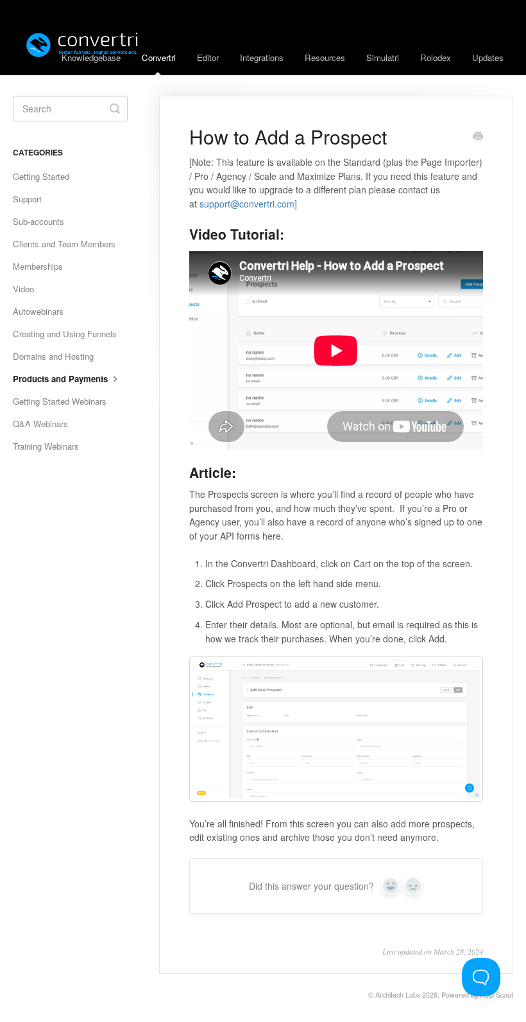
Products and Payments (61, 379)
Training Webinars (46, 446)
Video (23, 289)
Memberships (38, 266)
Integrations (262, 57)
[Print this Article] (478, 137)
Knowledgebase (91, 57)
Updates (488, 57)
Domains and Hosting (53, 356)
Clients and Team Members (64, 244)
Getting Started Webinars (59, 401)
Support (27, 199)
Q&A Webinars (40, 424)
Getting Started (41, 176)
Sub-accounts (38, 221)
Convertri (159, 57)
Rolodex (435, 57)
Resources (325, 57)
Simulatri (382, 57)
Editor (208, 57)
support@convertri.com (246, 203)
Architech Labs (397, 995)
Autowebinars (38, 311)
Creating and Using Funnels (65, 334)
